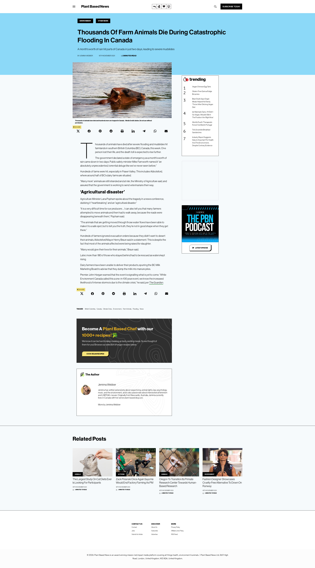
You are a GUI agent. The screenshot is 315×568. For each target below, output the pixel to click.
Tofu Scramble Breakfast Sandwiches (201, 131)
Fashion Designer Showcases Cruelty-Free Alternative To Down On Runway (222, 482)
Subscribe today (231, 6)
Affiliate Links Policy (177, 531)
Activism (121, 474)
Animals (78, 474)
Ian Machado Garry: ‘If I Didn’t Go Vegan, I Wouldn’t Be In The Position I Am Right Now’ (202, 115)
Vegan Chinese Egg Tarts (201, 86)
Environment (85, 21)
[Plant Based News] (74, 6)
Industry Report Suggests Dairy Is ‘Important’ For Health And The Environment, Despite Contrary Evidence (202, 141)
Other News (103, 21)
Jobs (133, 531)
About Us (154, 527)
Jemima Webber (86, 56)
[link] (161, 6)
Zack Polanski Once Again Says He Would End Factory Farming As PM (134, 480)
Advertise (154, 534)
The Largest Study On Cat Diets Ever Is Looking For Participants (92, 480)
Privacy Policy (175, 527)
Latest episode (201, 248)
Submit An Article (137, 534)
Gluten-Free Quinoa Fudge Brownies (202, 92)
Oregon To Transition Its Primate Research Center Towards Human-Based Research (178, 482)
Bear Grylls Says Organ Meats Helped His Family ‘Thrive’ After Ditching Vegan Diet (202, 103)
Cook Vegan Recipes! (95, 354)
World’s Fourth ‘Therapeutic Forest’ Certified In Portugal (202, 123)
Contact (134, 527)
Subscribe (154, 531)
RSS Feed (174, 534)
